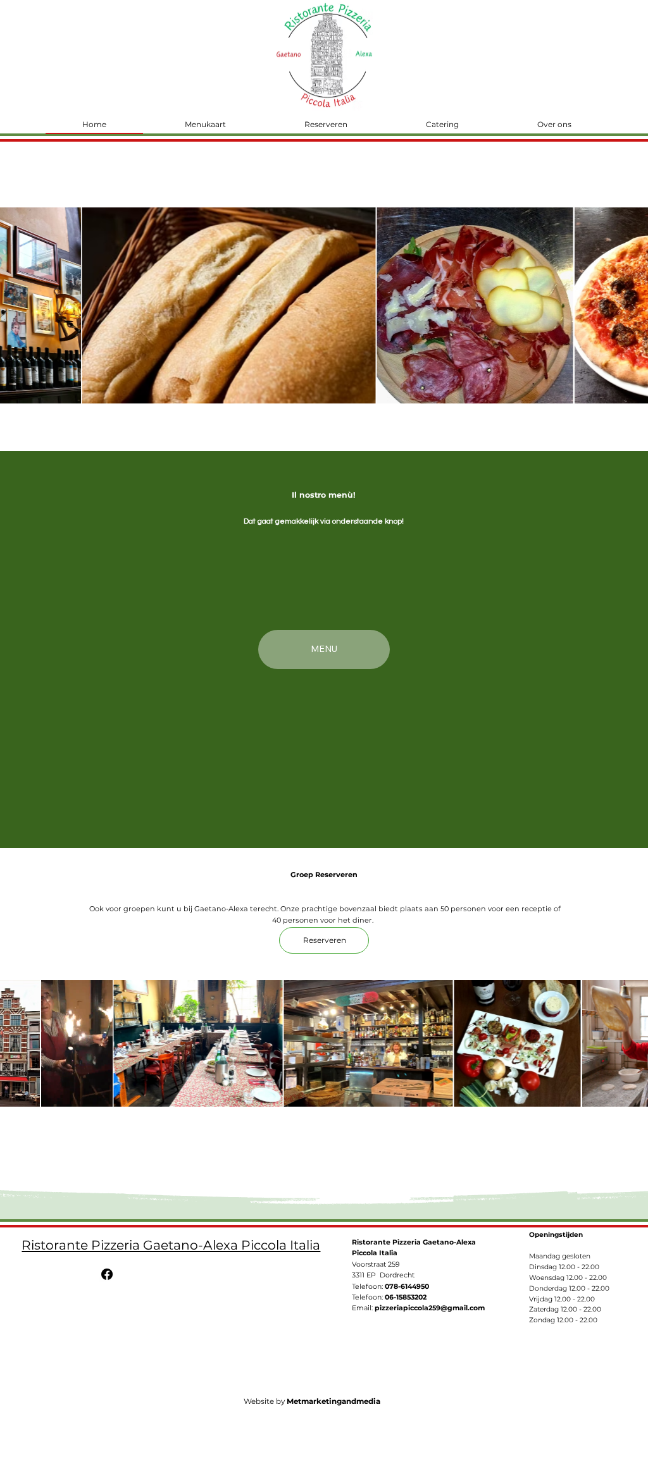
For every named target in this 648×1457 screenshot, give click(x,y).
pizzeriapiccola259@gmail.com (430, 1307)
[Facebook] (107, 1274)
